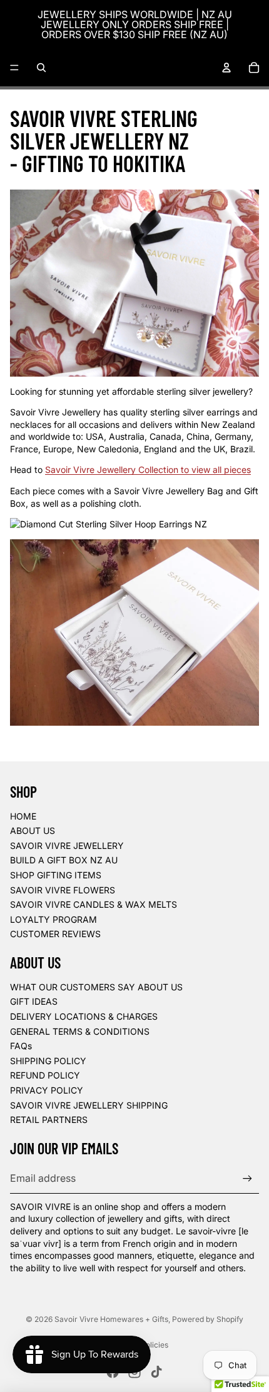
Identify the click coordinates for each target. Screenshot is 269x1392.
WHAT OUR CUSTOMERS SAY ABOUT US (96, 987)
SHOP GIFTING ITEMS (55, 875)
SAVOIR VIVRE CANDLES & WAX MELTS (93, 904)
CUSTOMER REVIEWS (55, 933)
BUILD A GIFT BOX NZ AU (64, 860)
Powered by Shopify (207, 1319)
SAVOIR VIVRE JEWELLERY (67, 845)
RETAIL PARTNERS (49, 1119)
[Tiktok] (156, 1371)
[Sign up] (247, 1178)
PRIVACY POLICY (46, 1090)
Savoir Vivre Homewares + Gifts (111, 1319)
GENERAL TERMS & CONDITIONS (80, 1031)
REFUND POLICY (45, 1075)
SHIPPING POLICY (48, 1060)
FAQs (21, 1045)
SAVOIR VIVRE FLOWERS (62, 890)
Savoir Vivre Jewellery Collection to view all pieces (148, 469)
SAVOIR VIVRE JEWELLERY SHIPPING (89, 1105)
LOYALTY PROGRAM (53, 919)
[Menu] (14, 67)
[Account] (226, 67)
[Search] (41, 67)
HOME (23, 816)
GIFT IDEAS (34, 1001)
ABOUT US (32, 830)
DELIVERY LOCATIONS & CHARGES (84, 1016)
